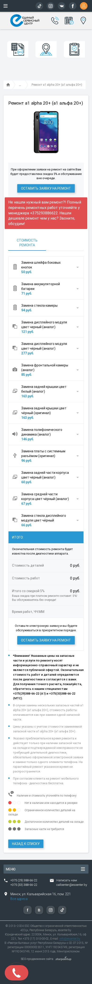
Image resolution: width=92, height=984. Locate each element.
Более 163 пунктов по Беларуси (82, 20)
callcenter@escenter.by (71, 884)
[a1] (20, 85)
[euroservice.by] (8, 85)
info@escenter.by (69, 938)
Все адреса (19, 899)
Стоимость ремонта (27, 242)
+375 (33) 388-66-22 (23, 884)
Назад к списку (26, 844)
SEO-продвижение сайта (37, 959)
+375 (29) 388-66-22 (23, 880)
